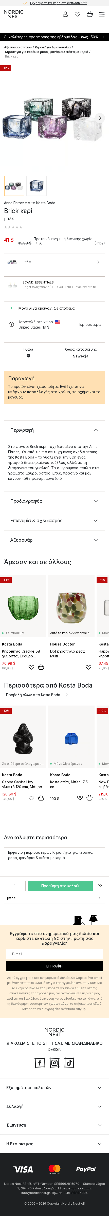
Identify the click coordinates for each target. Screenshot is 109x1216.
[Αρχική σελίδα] (13, 14)
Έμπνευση (16, 1125)
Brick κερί (12, 56)
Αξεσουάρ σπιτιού (18, 47)
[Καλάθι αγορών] (90, 14)
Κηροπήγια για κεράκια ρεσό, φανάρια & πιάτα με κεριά (46, 52)
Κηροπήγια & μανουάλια (53, 47)
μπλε (11, 898)
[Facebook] (39, 1062)
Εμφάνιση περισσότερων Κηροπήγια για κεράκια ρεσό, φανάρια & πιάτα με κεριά (50, 855)
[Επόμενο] (100, 118)
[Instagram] (54, 1062)
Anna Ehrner (14, 203)
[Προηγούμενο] (9, 118)
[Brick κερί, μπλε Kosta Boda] (54, 117)
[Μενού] (102, 14)
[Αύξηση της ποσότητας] (22, 886)
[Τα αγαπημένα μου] (77, 14)
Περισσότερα (89, 324)
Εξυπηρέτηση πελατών (28, 1087)
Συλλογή (15, 1106)
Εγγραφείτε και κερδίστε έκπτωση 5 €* (58, 2)
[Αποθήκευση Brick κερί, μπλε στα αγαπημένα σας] (100, 886)
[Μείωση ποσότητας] (7, 886)
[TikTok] (69, 1062)
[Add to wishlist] (31, 667)
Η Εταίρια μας (19, 1143)
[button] (13, 227)
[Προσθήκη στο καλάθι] (41, 667)
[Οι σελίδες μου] (65, 14)
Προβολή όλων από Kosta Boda (33, 695)
